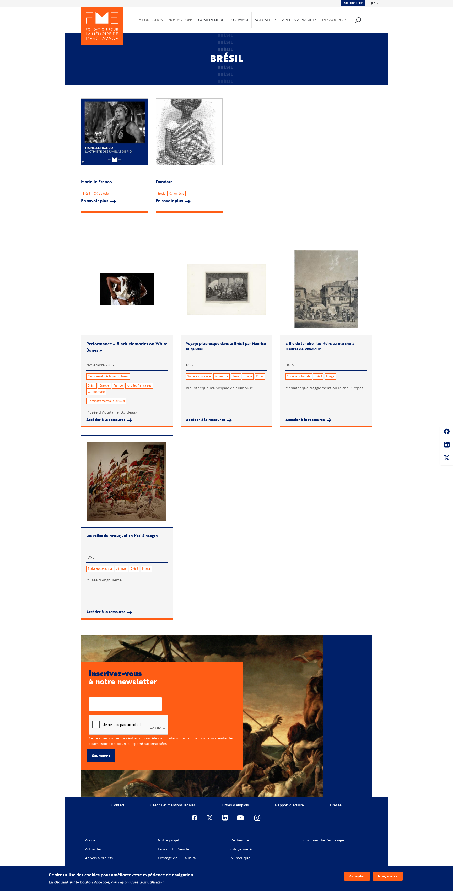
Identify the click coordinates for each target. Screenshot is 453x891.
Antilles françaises (139, 385)
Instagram (258, 818)
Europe (104, 385)
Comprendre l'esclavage (323, 840)
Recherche (239, 840)
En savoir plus (98, 200)
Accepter (357, 876)
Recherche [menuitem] (357, 19)
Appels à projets (99, 858)
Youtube (241, 818)
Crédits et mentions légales (173, 805)
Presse (336, 805)
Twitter (446, 458)
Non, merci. (388, 876)
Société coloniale (199, 376)
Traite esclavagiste (100, 568)
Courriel (96, 693)
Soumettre (101, 755)
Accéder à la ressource (106, 419)
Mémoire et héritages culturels (108, 376)
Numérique (240, 858)
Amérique (221, 376)
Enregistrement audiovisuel (106, 401)
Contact (117, 805)
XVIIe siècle (176, 193)
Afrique (121, 568)
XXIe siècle (101, 193)
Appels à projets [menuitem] (299, 20)
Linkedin (446, 445)
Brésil (86, 193)
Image (248, 376)
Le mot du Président (175, 849)
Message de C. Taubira (177, 858)
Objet (260, 376)
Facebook (446, 432)
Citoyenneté (241, 849)
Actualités (93, 849)
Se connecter (353, 2)
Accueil (91, 840)
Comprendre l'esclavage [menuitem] (224, 20)
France (118, 385)
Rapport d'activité (289, 805)
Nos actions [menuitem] (180, 20)
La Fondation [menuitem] (150, 20)
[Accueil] (102, 26)
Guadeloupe (96, 392)
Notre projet (168, 840)
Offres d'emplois (235, 805)
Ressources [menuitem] (334, 20)
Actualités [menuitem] (266, 20)
